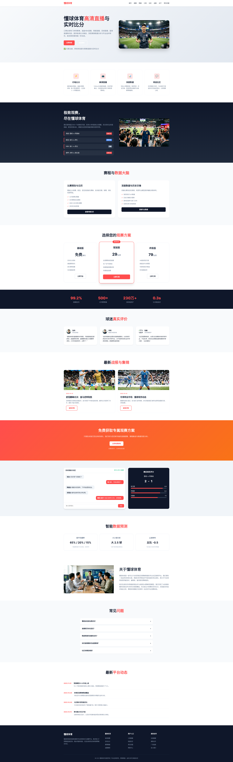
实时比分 (107, 741)
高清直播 (107, 738)
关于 (160, 3)
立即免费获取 (116, 443)
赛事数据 (107, 744)
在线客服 (153, 738)
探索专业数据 (143, 209)
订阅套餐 (130, 738)
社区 (150, 3)
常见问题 (166, 3)
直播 (135, 3)
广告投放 (153, 744)
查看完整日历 (89, 212)
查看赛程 (82, 43)
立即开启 (80, 276)
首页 (130, 3)
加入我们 (153, 748)
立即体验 (69, 43)
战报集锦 (107, 748)
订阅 (145, 3)
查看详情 (72, 408)
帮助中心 (130, 748)
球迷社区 (130, 741)
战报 (155, 3)
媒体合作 (153, 741)
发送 (121, 506)
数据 (140, 3)
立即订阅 (116, 277)
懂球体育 (68, 3)
